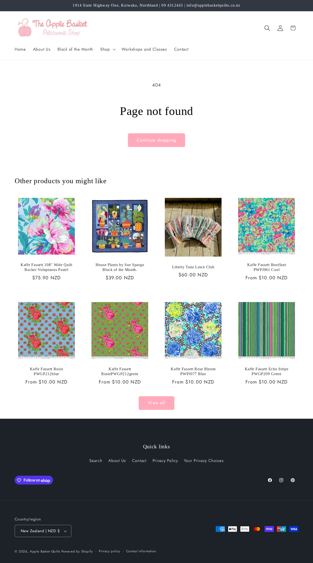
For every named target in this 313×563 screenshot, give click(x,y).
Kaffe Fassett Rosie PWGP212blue (46, 371)
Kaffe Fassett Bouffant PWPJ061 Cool (266, 267)
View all (156, 403)
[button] (107, 49)
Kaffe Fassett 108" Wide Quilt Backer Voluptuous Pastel (46, 267)
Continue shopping (156, 140)
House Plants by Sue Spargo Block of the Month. (120, 267)
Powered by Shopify (77, 551)
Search (95, 460)
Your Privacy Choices (204, 460)
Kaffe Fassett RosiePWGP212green (119, 371)
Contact (139, 460)
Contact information (141, 551)
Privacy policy (109, 551)
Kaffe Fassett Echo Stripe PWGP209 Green (267, 371)
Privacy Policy (165, 460)
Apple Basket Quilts (45, 551)
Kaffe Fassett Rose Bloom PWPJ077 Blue (193, 371)
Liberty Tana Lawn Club (193, 267)
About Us (117, 460)
